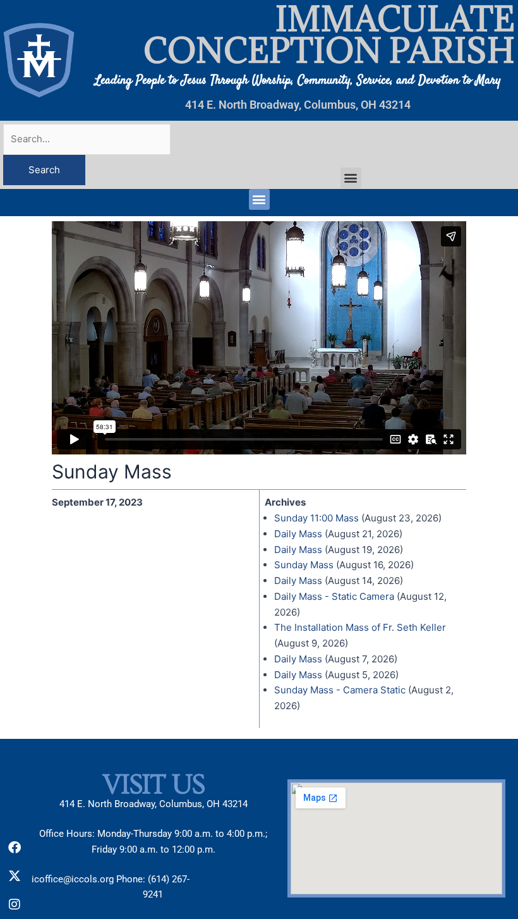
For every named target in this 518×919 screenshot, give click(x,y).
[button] (350, 177)
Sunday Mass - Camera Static (340, 690)
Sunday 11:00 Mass (316, 518)
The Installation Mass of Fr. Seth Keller (360, 627)
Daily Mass (298, 534)
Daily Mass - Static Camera (334, 596)
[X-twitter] (14, 876)
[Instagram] (14, 904)
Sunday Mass (304, 565)
